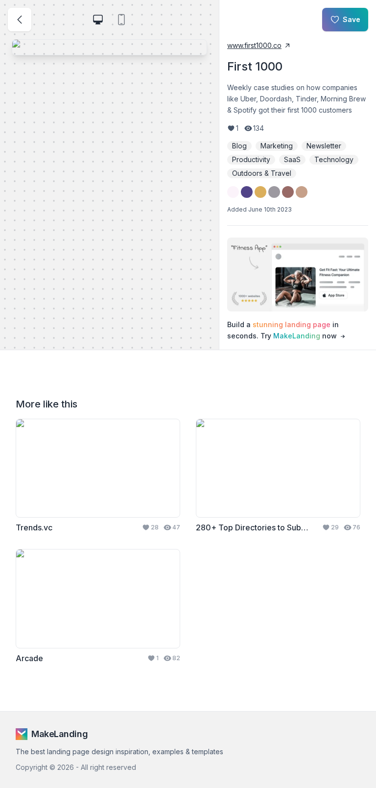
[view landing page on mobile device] (121, 19)
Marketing (276, 146)
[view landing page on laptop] (98, 19)
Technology (333, 159)
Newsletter (323, 146)
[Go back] (19, 19)
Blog (239, 146)
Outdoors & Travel (261, 173)
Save (351, 19)
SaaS (292, 159)
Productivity (251, 159)
